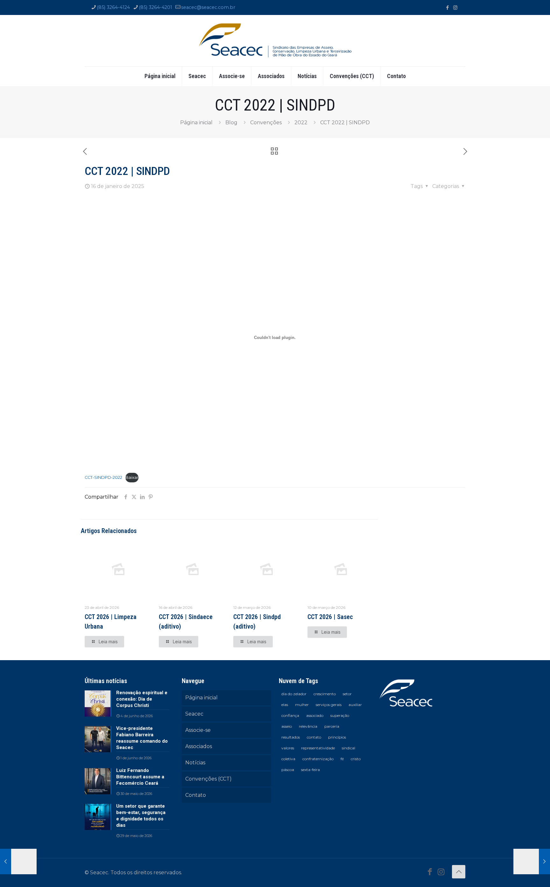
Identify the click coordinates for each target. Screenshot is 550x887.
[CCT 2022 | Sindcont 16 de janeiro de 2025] (531, 861)
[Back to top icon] (458, 871)
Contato (195, 795)
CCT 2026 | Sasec (330, 617)
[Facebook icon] (447, 7)
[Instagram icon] (455, 7)
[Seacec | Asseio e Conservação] (275, 40)
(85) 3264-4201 (155, 7)
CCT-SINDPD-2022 (103, 477)
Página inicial (196, 122)
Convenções (266, 122)
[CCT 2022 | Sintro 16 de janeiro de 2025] (18, 861)
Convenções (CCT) (208, 779)
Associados (198, 746)
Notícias (195, 763)
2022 (300, 122)
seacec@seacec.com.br (208, 7)
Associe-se (198, 730)
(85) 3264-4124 (113, 7)
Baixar (131, 477)
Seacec (194, 714)
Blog (231, 122)
